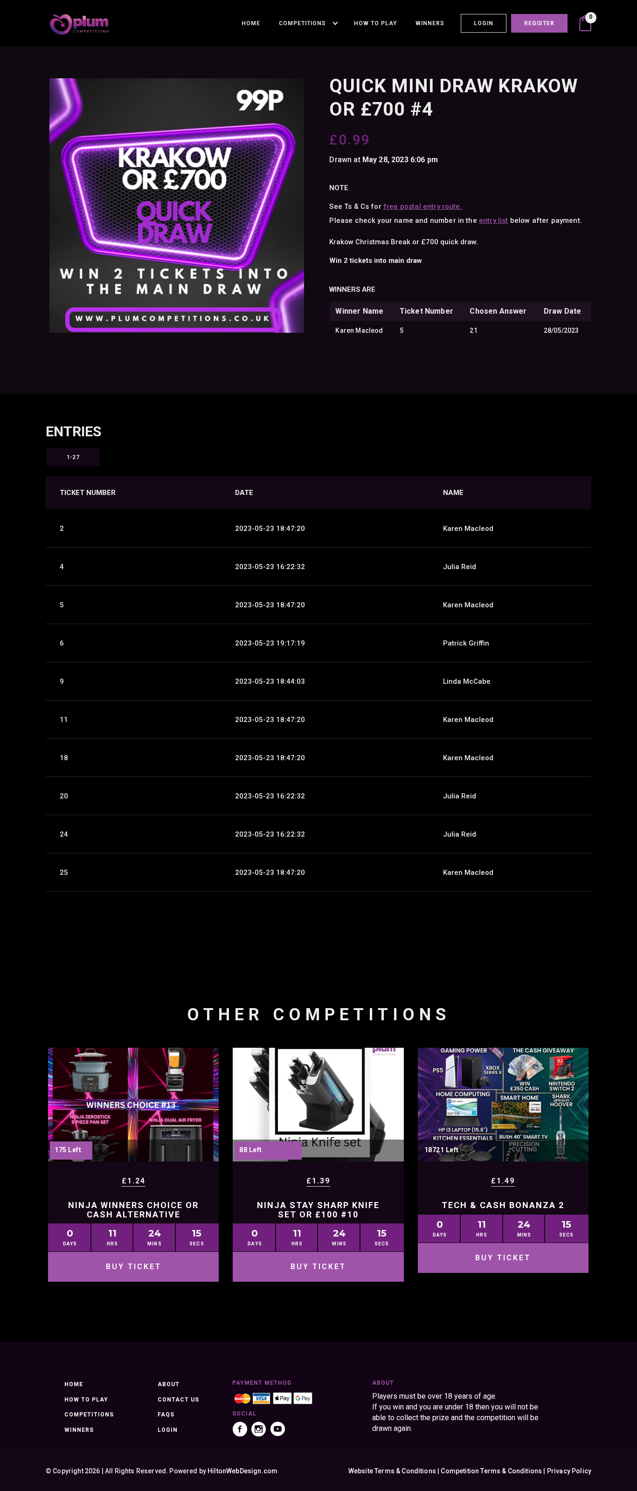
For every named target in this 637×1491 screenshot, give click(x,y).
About (169, 1384)
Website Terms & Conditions (392, 1471)
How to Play (375, 23)
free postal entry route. (422, 206)
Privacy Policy (569, 1471)
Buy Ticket (133, 1266)
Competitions (302, 23)
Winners (429, 23)
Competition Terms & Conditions (491, 1471)
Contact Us (178, 1399)
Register (539, 23)
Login (483, 23)
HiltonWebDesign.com (242, 1471)
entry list (493, 220)
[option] (176, 205)
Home (251, 23)
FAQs (166, 1414)
